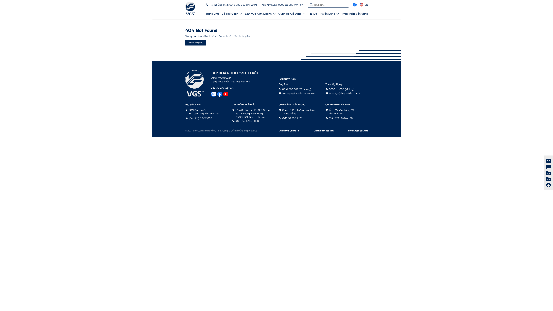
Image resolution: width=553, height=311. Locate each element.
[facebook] (355, 4)
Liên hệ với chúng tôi (289, 130)
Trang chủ (212, 13)
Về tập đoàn (230, 13)
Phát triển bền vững (355, 13)
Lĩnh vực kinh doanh (258, 13)
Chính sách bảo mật (324, 130)
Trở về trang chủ (195, 42)
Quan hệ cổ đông (289, 13)
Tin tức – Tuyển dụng (321, 13)
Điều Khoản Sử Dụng (358, 130)
